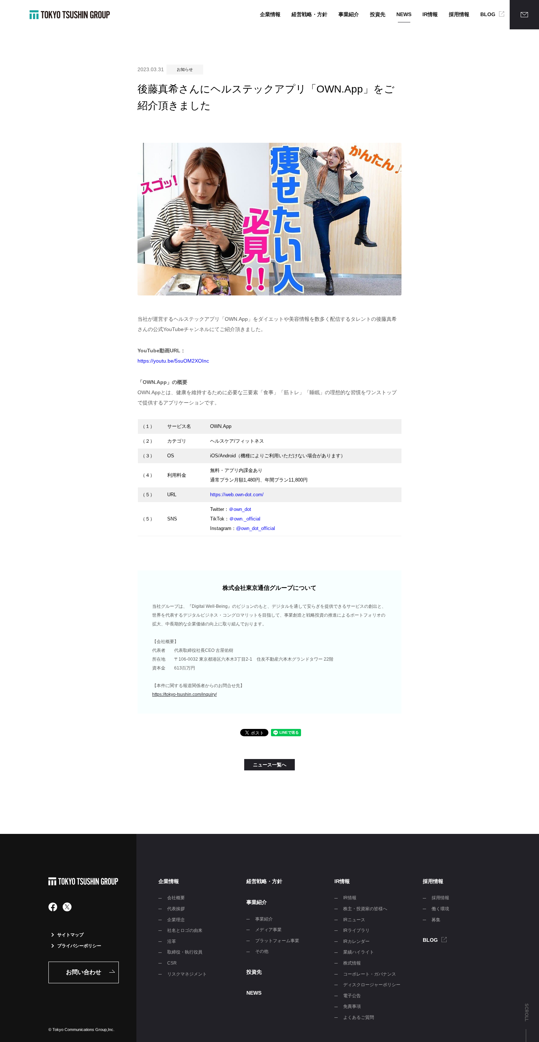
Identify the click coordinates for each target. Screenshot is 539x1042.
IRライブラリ (356, 930)
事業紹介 (348, 14)
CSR (172, 963)
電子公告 (352, 995)
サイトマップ (70, 934)
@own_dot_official (255, 528)
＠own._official (244, 519)
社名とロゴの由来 (184, 930)
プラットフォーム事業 (277, 940)
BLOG (487, 14)
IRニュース (354, 919)
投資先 (377, 14)
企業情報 (270, 14)
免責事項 (352, 1006)
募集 (436, 919)
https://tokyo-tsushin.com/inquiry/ (184, 694)
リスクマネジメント (187, 974)
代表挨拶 (176, 908)
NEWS (403, 14)
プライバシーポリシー (79, 945)
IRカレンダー (356, 941)
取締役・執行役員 (184, 952)
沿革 (171, 941)
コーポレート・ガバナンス (369, 974)
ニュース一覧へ (269, 764)
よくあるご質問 (358, 1017)
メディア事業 (268, 929)
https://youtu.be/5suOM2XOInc (173, 361)
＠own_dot (240, 509)
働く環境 (440, 908)
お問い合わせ (83, 972)
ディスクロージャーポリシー (371, 984)
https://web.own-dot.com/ (237, 494)
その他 (261, 951)
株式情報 (352, 963)
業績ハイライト (358, 952)
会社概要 (176, 897)
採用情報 (459, 14)
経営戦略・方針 (309, 14)
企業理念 (176, 919)
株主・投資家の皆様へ (365, 908)
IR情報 (430, 14)
